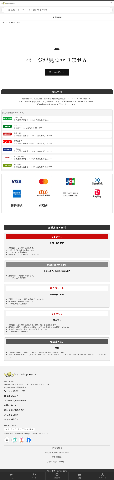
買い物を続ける (57, 72)
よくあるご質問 (11, 414)
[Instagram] (21, 440)
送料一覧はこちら (25, 329)
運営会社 (56, 447)
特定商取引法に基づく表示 (57, 452)
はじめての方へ (11, 395)
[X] (7, 440)
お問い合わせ (10, 405)
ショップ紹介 (10, 419)
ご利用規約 (57, 457)
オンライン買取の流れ (14, 410)
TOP (3, 22)
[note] (14, 440)
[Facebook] (28, 440)
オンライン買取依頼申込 (15, 400)
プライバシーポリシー (57, 461)
